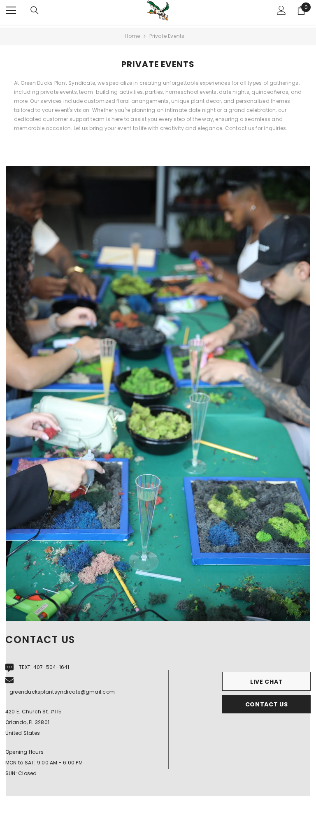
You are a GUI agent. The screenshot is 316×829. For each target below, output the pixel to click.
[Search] (35, 10)
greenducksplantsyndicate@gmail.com (62, 691)
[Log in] (281, 10)
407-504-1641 (51, 667)
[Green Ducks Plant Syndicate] (158, 393)
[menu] (11, 10)
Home (132, 36)
